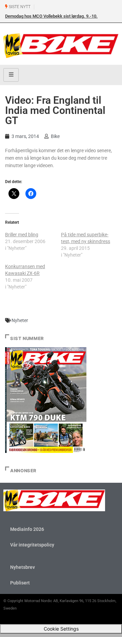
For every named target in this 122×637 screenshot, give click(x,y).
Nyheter (20, 320)
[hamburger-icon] (11, 75)
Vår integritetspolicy (32, 545)
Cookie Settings (61, 629)
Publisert (20, 582)
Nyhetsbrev (22, 567)
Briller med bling (21, 234)
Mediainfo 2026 (27, 529)
